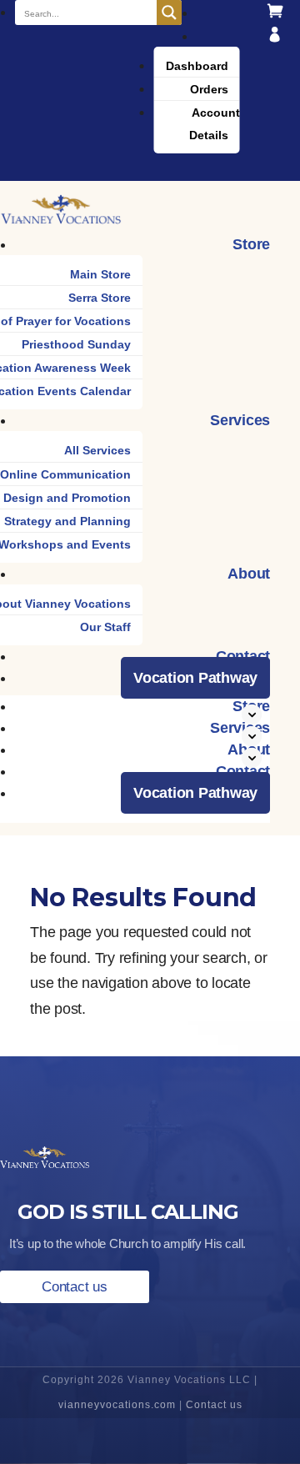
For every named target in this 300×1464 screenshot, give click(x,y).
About (249, 573)
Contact (243, 656)
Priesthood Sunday (76, 344)
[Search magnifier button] (169, 12)
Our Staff (105, 627)
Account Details (214, 124)
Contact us (75, 1287)
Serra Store (99, 297)
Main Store (100, 274)
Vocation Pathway (195, 677)
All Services (97, 450)
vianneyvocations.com (117, 1405)
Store (251, 244)
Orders (209, 89)
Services (240, 420)
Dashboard (197, 66)
